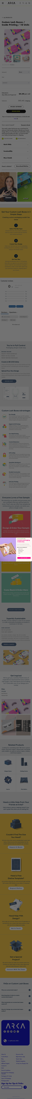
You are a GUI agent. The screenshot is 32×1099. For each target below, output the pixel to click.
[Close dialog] (31, 538)
